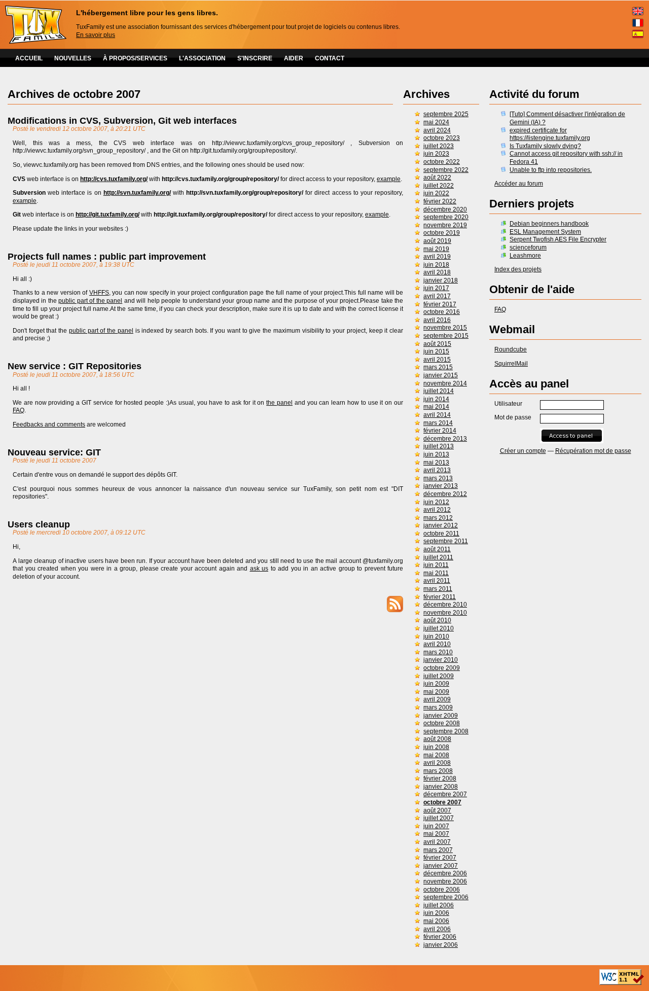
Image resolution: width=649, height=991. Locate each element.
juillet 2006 (438, 905)
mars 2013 (438, 478)
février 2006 (439, 936)
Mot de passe (512, 417)
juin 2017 (436, 288)
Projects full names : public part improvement (107, 257)
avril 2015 (437, 359)
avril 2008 (437, 762)
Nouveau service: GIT (54, 452)
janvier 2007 (440, 865)
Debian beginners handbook (549, 223)
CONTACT (329, 58)
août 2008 (437, 738)
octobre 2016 (441, 311)
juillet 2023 (438, 146)
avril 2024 (437, 130)
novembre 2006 (445, 881)
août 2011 (437, 549)
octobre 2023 (441, 137)
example (389, 179)
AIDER (293, 58)
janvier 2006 (440, 944)
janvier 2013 (440, 485)
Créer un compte (523, 450)
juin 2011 (436, 565)
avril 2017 (437, 296)
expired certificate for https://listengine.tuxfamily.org (550, 134)
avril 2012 (437, 509)
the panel (279, 402)
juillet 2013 (438, 446)
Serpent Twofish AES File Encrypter (558, 239)
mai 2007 (436, 833)
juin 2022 (436, 193)
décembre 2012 (445, 494)
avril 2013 (437, 470)
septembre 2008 (445, 731)
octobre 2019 (441, 232)
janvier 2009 (440, 715)
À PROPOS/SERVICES (135, 58)
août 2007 (437, 810)
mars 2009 (438, 707)
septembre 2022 (445, 169)
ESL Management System (545, 231)
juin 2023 (436, 153)
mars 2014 (438, 423)
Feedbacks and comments (49, 424)
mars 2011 (437, 588)
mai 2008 (436, 755)
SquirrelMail (511, 363)
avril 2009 (437, 699)
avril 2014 (437, 414)
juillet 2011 (438, 557)
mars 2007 (438, 850)
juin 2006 (436, 912)
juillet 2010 (438, 628)
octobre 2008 (441, 723)
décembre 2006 (445, 873)
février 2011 (439, 596)
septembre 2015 (445, 335)
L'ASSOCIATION (202, 58)
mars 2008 (438, 770)
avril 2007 (437, 841)
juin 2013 (436, 454)
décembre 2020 (445, 209)
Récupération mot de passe (593, 450)
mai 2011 (436, 573)
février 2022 (439, 201)
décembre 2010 (445, 604)
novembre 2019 (445, 225)
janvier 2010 (440, 659)
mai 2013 (436, 462)
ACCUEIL (29, 58)
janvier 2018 (440, 280)
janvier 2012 (440, 525)
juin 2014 (436, 399)
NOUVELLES (72, 58)
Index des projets (518, 269)
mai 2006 (436, 921)
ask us (259, 568)
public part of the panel (90, 300)
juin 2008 (436, 747)
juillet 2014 (438, 391)
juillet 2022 (438, 185)
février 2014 (439, 430)
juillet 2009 (438, 676)
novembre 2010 (445, 612)
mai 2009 (436, 691)
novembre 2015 (445, 327)
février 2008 (439, 778)
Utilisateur (508, 403)
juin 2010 (436, 636)
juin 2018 (436, 264)
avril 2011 (436, 580)
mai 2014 (436, 406)
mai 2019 (436, 249)
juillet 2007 (438, 818)
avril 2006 (437, 929)
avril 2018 (437, 272)
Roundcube (510, 349)
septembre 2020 (445, 217)
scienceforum (528, 247)
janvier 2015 (440, 375)
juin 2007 (436, 826)
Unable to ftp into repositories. (551, 169)
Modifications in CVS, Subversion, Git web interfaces (122, 121)
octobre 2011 (441, 533)
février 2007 (439, 857)
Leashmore (525, 255)
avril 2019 (437, 256)
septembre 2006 (445, 897)
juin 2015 (436, 351)
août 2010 (437, 620)
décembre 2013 (445, 438)
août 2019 (437, 240)
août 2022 (437, 177)
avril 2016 (437, 320)
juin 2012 (436, 502)
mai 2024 (436, 122)
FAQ (500, 309)
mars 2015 (438, 367)
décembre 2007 (445, 794)
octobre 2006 (441, 889)
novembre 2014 (445, 383)
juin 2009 (436, 683)
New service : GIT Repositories (74, 366)
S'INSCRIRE (254, 58)
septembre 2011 (445, 541)
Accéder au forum (518, 183)
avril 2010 (437, 644)
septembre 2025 (445, 114)
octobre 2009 (441, 667)
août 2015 (437, 343)
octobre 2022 (441, 161)
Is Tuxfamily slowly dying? (545, 146)
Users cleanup (39, 524)
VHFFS (99, 292)
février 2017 (439, 304)
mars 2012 (438, 517)
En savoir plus (95, 35)
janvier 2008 (440, 786)
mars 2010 (438, 652)
